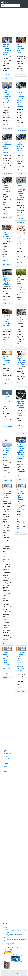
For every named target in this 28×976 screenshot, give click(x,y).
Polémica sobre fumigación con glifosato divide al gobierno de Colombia (6, 660)
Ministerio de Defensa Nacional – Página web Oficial (6, 451)
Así (17, 266)
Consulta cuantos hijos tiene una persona (14, 929)
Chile (5, 755)
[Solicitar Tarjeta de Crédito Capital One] (7, 965)
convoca (4, 303)
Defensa (4, 78)
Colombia (18, 386)
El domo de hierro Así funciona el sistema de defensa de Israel (20, 239)
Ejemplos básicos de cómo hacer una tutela (21, 361)
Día (10, 264)
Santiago (6, 761)
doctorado (8, 426)
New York (6, 765)
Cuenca (6, 763)
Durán (5, 773)
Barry (8, 128)
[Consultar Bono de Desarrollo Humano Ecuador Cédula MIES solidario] (8, 951)
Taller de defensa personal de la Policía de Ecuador (7, 188)
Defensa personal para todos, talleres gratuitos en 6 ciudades (6, 147)
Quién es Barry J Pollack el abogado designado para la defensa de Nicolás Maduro (6, 96)
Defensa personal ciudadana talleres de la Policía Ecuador (20, 146)
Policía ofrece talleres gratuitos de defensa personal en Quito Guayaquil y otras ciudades (20, 97)
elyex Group (19, 973)
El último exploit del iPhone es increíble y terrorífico (20, 404)
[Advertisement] (14, 22)
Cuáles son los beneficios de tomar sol (6, 360)
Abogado (4, 128)
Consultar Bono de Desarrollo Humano (14, 934)
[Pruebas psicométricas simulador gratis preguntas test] (15, 958)
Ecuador (9, 78)
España (5, 756)
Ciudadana (19, 173)
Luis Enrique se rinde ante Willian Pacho (20, 48)
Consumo (18, 306)
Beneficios (5, 383)
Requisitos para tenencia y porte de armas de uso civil (6, 320)
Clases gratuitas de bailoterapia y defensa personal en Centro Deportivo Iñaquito (20, 192)
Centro (24, 222)
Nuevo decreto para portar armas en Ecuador (20, 320)
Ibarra (5, 771)
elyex (6, 2)
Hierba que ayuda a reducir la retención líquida (20, 279)
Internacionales (6, 643)
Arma (3, 346)
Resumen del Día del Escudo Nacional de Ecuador (6, 235)
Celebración (5, 264)
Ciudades (18, 130)
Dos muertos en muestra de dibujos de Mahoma (6, 493)
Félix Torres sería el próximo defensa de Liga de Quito (6, 49)
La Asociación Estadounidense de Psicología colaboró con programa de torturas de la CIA (20, 498)
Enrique (23, 74)
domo (24, 266)
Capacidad (22, 347)
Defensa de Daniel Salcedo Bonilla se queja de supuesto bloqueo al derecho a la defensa (20, 451)
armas (18, 347)
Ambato (6, 768)
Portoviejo (6, 770)
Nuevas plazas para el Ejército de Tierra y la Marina (6, 280)
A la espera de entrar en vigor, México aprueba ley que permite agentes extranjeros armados (20, 661)
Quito (5, 760)
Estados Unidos (8, 753)
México (5, 752)
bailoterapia (19, 222)
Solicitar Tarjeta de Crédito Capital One (14, 961)
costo (3, 426)
